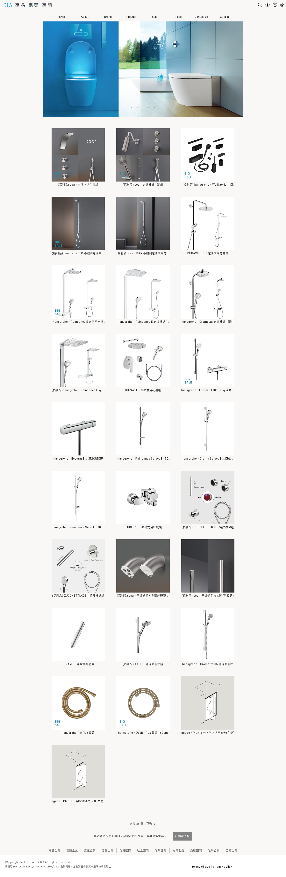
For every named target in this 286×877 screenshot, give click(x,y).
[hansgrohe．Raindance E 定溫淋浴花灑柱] (142, 292)
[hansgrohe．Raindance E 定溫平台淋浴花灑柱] (78, 292)
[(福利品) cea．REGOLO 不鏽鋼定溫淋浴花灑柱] (78, 223)
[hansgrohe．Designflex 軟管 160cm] (142, 702)
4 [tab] (149, 107)
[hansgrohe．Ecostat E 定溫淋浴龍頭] (78, 428)
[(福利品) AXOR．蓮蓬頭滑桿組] (142, 634)
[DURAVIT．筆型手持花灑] (78, 634)
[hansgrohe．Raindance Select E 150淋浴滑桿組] (142, 428)
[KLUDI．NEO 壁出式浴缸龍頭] (142, 497)
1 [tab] (131, 107)
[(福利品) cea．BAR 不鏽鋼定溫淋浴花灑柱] (142, 223)
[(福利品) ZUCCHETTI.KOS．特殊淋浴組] (207, 497)
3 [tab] (143, 107)
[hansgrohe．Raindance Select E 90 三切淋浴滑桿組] (78, 497)
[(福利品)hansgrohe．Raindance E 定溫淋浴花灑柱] (78, 360)
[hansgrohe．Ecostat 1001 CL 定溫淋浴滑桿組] (207, 360)
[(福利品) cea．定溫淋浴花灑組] (78, 155)
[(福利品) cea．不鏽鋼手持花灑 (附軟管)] (207, 566)
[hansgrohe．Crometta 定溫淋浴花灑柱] (207, 292)
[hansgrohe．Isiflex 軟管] (78, 702)
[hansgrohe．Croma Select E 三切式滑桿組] (207, 428)
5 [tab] (155, 107)
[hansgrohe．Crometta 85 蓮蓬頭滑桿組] (207, 634)
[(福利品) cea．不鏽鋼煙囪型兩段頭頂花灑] (142, 566)
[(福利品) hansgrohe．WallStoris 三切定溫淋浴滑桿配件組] (207, 155)
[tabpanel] (143, 68)
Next (284, 68)
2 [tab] (137, 107)
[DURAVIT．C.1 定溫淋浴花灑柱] (207, 223)
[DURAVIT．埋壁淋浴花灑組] (142, 360)
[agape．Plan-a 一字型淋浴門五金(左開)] (207, 702)
